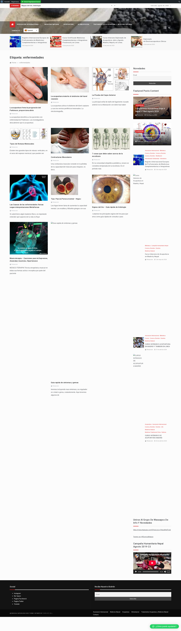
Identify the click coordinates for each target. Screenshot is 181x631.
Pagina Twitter (19, 601)
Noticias (164, 432)
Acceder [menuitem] (7, 2)
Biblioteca (162, 150)
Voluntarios (163, 158)
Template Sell (47, 613)
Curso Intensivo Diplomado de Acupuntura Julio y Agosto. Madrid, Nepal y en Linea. (114, 40)
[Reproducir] (136, 572)
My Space (17, 596)
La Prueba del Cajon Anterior (104, 95)
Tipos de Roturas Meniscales (22, 144)
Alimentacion (83, 24)
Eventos (158, 248)
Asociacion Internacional (28, 24)
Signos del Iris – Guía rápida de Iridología (109, 207)
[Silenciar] (165, 572)
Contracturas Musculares (61, 157)
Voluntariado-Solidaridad (152, 158)
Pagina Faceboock (20, 599)
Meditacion (159, 156)
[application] (152, 563)
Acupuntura (68, 24)
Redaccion (15, 113)
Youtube (16, 604)
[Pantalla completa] (168, 572)
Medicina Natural (52, 24)
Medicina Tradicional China (153, 432)
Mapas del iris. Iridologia (31, 5)
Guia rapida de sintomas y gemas (64, 382)
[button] (164, 626)
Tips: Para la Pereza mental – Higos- (66, 199)
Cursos (147, 338)
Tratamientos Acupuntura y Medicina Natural (112, 24)
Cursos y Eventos (150, 153)
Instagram (17, 593)
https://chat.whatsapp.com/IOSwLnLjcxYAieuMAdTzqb (152, 530)
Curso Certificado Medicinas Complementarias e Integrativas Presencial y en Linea (75, 40)
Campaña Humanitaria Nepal (159, 245)
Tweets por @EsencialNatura (143, 537)
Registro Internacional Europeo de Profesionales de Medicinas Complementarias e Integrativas (35, 40)
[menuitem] (2, 1)
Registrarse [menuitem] (15, 2)
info (162, 427)
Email (135, 75)
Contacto (16, 30)
